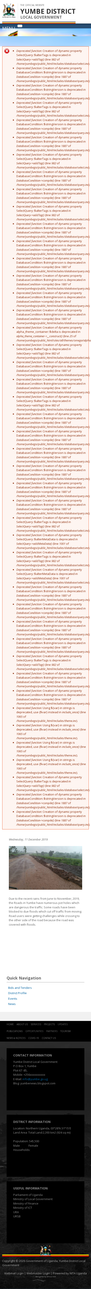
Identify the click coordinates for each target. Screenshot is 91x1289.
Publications (15, 1031)
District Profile (17, 993)
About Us (22, 1024)
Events (12, 999)
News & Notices (16, 1038)
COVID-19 (33, 1038)
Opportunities (34, 1031)
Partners (51, 1031)
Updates (63, 1024)
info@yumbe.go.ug (35, 1079)
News (12, 1004)
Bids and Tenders (20, 988)
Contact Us (49, 1038)
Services (36, 1024)
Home (10, 1024)
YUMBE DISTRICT (48, 11)
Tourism (65, 1031)
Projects (49, 1024)
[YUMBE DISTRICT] (8, 15)
